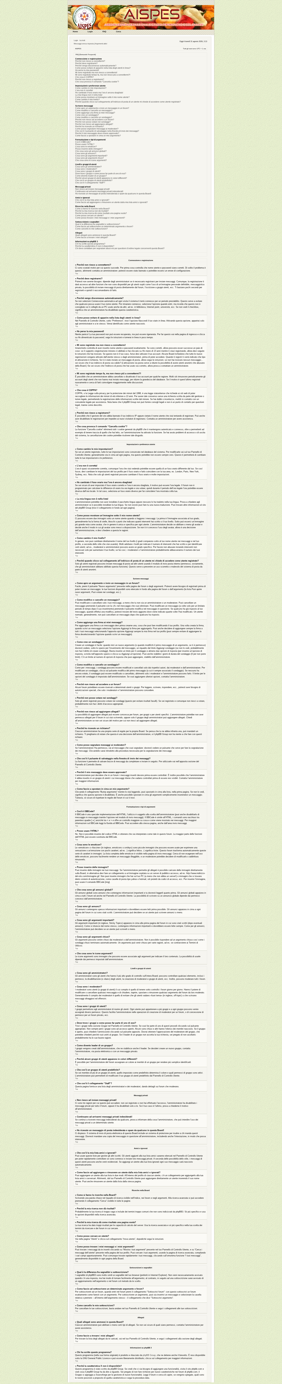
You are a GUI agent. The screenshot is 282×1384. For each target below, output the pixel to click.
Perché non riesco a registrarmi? (89, 79)
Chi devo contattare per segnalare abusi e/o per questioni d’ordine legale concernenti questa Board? (119, 248)
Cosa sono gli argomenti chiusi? (89, 158)
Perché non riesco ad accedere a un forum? (94, 119)
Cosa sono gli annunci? (85, 153)
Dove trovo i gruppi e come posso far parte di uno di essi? (100, 173)
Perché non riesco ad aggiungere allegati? (94, 124)
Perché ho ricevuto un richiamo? (89, 126)
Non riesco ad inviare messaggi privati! (92, 189)
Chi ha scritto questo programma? (90, 244)
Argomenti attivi (101, 44)
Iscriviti (82, 40)
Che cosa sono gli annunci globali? (91, 151)
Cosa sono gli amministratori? (88, 167)
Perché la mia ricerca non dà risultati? (92, 211)
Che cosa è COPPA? (84, 77)
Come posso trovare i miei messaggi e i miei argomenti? (100, 218)
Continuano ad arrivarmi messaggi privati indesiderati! (99, 191)
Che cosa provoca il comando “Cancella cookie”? (97, 82)
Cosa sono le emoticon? (86, 146)
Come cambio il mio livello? (87, 99)
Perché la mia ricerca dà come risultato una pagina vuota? (101, 213)
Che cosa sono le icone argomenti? (91, 160)
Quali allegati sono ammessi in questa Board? (95, 235)
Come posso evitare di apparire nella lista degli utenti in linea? (103, 68)
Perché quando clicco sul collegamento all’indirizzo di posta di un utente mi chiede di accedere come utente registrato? (128, 102)
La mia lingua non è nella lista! (88, 95)
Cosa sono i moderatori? (86, 169)
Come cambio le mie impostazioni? (90, 88)
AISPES (78, 49)
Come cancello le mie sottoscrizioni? (91, 229)
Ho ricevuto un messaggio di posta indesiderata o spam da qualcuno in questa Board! (113, 194)
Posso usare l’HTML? (84, 144)
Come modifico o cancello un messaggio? (93, 110)
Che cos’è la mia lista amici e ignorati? (92, 200)
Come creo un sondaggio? (87, 115)
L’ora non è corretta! (84, 90)
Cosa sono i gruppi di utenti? (88, 171)
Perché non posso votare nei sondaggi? (93, 122)
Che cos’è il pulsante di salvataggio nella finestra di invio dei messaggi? (107, 131)
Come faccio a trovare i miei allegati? (91, 237)
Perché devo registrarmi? (86, 63)
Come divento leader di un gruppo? (91, 176)
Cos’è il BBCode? (83, 142)
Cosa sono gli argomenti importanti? (91, 156)
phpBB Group (149, 1355)
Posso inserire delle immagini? (89, 149)
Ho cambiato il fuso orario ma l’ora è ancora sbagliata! (99, 93)
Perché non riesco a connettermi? (90, 61)
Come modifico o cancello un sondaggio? (93, 117)
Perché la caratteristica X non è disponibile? (94, 246)
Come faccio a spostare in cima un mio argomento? (98, 135)
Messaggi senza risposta (84, 44)
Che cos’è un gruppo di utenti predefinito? (93, 180)
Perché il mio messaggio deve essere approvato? (97, 133)
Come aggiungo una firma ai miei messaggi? (95, 113)
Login (76, 40)
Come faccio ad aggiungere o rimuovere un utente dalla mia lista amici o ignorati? (111, 202)
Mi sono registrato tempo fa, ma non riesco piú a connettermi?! (102, 75)
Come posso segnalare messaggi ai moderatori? (96, 129)
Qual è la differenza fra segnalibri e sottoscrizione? (97, 224)
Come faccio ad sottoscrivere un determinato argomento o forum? (104, 226)
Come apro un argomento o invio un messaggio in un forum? (102, 108)
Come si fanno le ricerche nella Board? (92, 209)
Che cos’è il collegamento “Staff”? (90, 183)
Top (76, 273)
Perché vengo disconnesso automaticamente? (95, 66)
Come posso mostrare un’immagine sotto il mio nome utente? (102, 97)
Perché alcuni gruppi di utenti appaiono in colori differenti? (101, 178)
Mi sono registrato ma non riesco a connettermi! (96, 72)
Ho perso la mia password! (87, 70)
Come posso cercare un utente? (89, 215)
